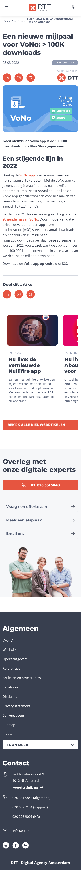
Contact (9, 734)
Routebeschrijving (25, 787)
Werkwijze (10, 649)
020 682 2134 (22, 807)
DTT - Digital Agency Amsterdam (40, 862)
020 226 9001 (22, 816)
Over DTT (10, 640)
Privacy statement (16, 706)
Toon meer (17, 745)
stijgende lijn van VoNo (20, 219)
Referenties (11, 668)
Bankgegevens (14, 715)
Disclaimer (11, 696)
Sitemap (9, 725)
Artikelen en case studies (22, 678)
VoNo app (27, 175)
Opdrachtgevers (15, 659)
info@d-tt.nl (21, 831)
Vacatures (10, 687)
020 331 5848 (22, 798)
